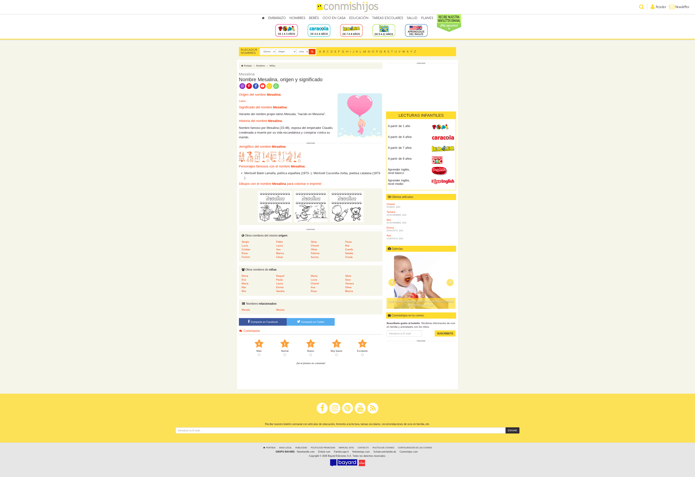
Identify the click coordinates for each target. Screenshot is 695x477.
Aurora (315, 257)
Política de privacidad (323, 448)
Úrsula (349, 257)
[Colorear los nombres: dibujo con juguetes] (275, 206)
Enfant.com (324, 452)
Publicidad (301, 448)
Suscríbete (445, 333)
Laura (279, 245)
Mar (347, 245)
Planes (427, 18)
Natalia (349, 253)
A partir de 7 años (400, 148)
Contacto (363, 448)
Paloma (315, 253)
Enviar (512, 430)
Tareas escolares (387, 18)
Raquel (280, 275)
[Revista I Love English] (443, 181)
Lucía (245, 245)
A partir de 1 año (399, 126)
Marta (314, 275)
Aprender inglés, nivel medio (399, 182)
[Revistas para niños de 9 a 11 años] (383, 30)
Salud (412, 18)
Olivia (314, 249)
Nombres (297, 18)
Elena (245, 275)
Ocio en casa (334, 18)
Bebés (314, 18)
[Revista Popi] (443, 127)
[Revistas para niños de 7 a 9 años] (351, 30)
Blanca (280, 253)
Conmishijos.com (409, 452)
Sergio (245, 241)
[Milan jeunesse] (362, 463)
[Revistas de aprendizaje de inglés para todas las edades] (416, 30)
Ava (278, 249)
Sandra (280, 291)
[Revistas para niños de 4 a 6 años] (319, 30)
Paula (348, 241)
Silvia (314, 241)
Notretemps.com (361, 452)
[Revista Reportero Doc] (443, 160)
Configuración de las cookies (415, 448)
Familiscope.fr (341, 452)
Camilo (349, 249)
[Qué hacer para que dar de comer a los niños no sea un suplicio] (421, 281)
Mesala (246, 309)
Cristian (246, 249)
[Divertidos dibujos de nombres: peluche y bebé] (347, 206)
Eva (244, 279)
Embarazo (277, 18)
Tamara (349, 283)
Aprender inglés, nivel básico (399, 171)
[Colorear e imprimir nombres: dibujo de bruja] (311, 206)
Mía (244, 291)
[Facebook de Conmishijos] (255, 85)
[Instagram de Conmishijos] (242, 85)
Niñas (272, 66)
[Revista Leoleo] (443, 149)
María (245, 283)
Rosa (245, 253)
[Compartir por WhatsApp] (276, 85)
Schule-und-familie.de (384, 452)
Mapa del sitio (346, 448)
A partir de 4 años (400, 137)
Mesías (280, 309)
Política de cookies (383, 448)
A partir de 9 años (400, 158)
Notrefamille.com (306, 452)
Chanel (315, 245)
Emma (280, 287)
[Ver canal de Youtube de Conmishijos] (262, 85)
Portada (247, 66)
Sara (348, 279)
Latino (242, 100)
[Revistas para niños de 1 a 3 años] (286, 30)
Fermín (246, 257)
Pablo (279, 241)
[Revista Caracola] (443, 138)
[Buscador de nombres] (312, 51)
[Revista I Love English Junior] (443, 170)
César (279, 257)
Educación (358, 18)
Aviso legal (285, 448)
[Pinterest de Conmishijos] (249, 85)
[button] (392, 282)
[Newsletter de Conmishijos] (269, 85)
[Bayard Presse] (343, 463)
